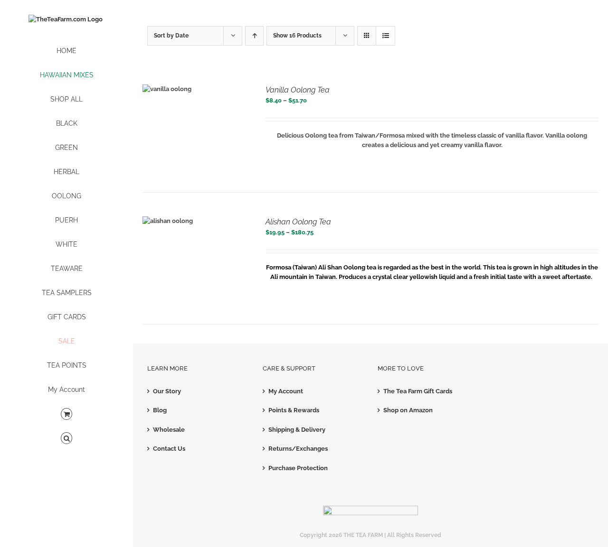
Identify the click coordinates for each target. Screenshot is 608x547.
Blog (160, 410)
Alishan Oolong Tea (298, 221)
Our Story (167, 391)
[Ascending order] (254, 36)
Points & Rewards (293, 410)
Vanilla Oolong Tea (298, 89)
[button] (66, 438)
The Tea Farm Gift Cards (417, 391)
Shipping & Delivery (296, 429)
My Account (285, 391)
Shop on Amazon (408, 410)
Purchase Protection (298, 468)
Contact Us (169, 448)
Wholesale (169, 429)
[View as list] (385, 36)
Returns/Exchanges (298, 448)
